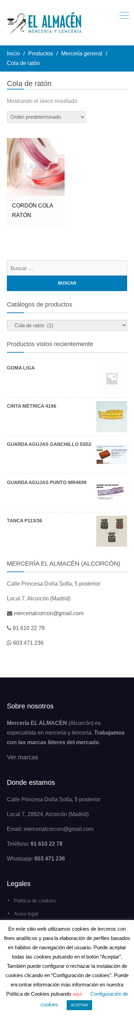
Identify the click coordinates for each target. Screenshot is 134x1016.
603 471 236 (28, 643)
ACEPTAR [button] (79, 1005)
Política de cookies (35, 900)
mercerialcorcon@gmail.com (48, 613)
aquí (77, 994)
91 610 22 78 (29, 628)
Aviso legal (26, 914)
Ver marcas (22, 757)
